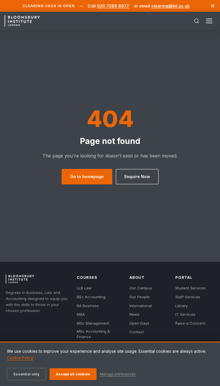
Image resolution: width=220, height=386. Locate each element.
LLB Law (84, 288)
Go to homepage (87, 176)
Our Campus (140, 288)
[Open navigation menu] (209, 21)
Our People (139, 297)
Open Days (139, 323)
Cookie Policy (20, 357)
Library (181, 305)
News (134, 314)
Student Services (190, 288)
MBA (81, 314)
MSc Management (93, 323)
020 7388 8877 (113, 5)
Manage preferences (118, 374)
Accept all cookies (73, 374)
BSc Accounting (91, 297)
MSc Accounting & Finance (93, 334)
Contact (136, 332)
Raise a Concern (190, 323)
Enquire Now (137, 176)
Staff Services (187, 297)
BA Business (88, 305)
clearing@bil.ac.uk (170, 5)
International (140, 305)
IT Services (185, 314)
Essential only (26, 374)
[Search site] (196, 21)
